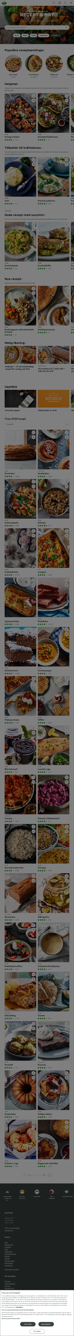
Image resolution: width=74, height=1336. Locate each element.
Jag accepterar (46, 1324)
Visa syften (37, 1331)
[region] (37, 1313)
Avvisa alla (27, 1324)
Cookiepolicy (19, 1307)
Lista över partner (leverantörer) (10, 1318)
